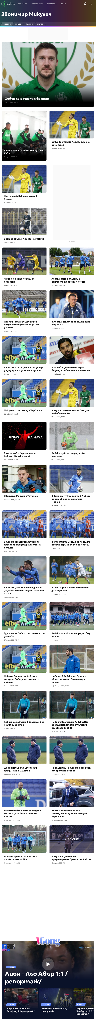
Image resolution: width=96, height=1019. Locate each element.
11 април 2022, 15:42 (59, 148)
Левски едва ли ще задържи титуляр (68, 454)
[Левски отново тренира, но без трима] (72, 616)
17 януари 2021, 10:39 (12, 820)
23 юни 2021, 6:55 (10, 331)
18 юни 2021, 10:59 (58, 328)
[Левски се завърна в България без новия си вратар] (24, 705)
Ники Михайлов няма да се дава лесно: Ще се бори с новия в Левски (22, 813)
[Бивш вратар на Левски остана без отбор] (72, 125)
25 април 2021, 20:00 (12, 500)
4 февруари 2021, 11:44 (13, 729)
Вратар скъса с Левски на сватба (24, 238)
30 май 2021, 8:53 (58, 374)
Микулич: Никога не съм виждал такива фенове (70, 412)
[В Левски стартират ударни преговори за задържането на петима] (24, 524)
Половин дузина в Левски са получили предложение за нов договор (21, 324)
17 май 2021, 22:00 (11, 460)
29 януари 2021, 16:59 (60, 731)
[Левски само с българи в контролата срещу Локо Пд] (72, 261)
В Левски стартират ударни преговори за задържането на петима (22, 544)
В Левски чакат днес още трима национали (71, 323)
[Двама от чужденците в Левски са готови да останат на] (72, 479)
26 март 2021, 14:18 (59, 640)
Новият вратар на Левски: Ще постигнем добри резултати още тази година (70, 725)
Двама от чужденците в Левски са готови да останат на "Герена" (71, 499)
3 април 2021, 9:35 (11, 597)
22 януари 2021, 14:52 (59, 774)
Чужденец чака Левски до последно (19, 280)
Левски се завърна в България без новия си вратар (24, 723)
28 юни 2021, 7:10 (10, 243)
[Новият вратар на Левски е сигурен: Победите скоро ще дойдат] (24, 659)
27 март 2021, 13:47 (11, 640)
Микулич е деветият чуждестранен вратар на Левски (72, 858)
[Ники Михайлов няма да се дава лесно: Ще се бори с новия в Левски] (24, 793)
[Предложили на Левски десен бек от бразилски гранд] (72, 750)
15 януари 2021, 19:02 (12, 863)
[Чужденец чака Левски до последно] (24, 261)
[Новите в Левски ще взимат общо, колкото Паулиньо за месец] (72, 659)
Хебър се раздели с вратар (27, 99)
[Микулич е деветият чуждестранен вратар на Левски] (72, 839)
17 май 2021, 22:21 (58, 417)
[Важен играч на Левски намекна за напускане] (72, 570)
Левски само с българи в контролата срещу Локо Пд (68, 280)
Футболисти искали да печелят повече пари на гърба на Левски (71, 543)
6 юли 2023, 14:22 (11, 103)
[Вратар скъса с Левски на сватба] (24, 222)
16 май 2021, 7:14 (58, 460)
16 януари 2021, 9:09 (59, 820)
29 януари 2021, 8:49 (12, 774)
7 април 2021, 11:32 (58, 548)
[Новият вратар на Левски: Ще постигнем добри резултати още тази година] (72, 705)
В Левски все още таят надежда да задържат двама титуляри (23, 369)
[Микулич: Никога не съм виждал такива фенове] (72, 393)
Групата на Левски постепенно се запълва (24, 635)
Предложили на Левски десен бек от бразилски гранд (71, 769)
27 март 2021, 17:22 (59, 594)
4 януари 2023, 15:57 (12, 157)
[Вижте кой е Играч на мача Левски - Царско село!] (24, 436)
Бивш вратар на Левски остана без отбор (71, 143)
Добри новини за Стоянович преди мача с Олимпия (21, 769)
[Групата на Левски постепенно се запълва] (24, 616)
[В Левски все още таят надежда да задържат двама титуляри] (24, 350)
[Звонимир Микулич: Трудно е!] (24, 479)
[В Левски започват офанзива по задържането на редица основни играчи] (24, 570)
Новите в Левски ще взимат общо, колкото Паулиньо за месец (69, 679)
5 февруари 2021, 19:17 (60, 686)
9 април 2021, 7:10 (11, 551)
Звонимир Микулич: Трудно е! (21, 496)
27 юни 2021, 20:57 (11, 285)
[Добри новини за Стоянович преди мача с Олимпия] (24, 750)
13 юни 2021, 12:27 (11, 374)
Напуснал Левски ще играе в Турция (21, 197)
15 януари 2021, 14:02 (59, 863)
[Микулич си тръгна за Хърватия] (24, 393)
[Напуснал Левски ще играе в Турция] (24, 179)
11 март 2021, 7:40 (11, 686)
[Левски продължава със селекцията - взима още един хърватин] (72, 793)
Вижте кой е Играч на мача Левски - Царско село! (20, 454)
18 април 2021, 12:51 (59, 505)
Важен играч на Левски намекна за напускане (70, 589)
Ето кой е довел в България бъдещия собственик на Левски (71, 369)
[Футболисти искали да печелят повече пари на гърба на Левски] (72, 524)
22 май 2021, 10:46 (11, 414)
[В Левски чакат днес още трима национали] (72, 304)
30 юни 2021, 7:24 (11, 203)
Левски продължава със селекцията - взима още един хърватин (69, 813)
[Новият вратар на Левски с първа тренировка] (24, 839)
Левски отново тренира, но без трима (71, 635)
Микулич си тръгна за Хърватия (23, 410)
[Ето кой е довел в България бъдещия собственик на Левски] (72, 350)
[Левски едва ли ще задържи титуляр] (72, 436)
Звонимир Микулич (26, 14)
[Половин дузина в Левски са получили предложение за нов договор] (24, 304)
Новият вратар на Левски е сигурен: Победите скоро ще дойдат (21, 679)
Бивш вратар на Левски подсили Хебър (23, 152)
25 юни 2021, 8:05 (58, 285)
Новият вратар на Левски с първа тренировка (20, 858)
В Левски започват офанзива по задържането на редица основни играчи (24, 590)
